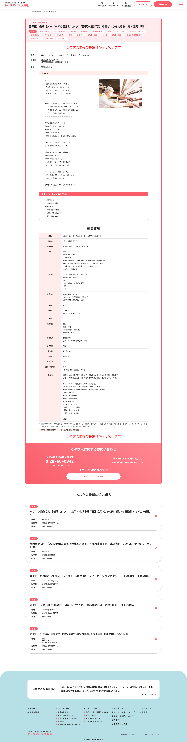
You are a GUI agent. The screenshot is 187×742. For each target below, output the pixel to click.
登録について (91, 715)
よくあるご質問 (90, 708)
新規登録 (163, 4)
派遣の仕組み (63, 712)
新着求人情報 (33, 712)
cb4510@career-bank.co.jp (127, 462)
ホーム (27, 12)
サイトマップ (145, 708)
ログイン (143, 4)
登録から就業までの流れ (67, 718)
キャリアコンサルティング (123, 712)
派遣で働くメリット (65, 715)
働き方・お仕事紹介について (97, 712)
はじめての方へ (62, 708)
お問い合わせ (117, 708)
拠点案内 (115, 720)
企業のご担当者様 (119, 724)
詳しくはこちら (147, 694)
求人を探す (102, 6)
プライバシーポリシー (152, 734)
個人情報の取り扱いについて (131, 734)
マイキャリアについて (94, 718)
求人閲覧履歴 (126, 6)
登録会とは (62, 721)
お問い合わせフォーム (93, 476)
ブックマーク (113, 6)
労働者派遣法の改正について (69, 724)
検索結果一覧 (36, 12)
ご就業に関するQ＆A (94, 721)
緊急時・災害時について (122, 716)
